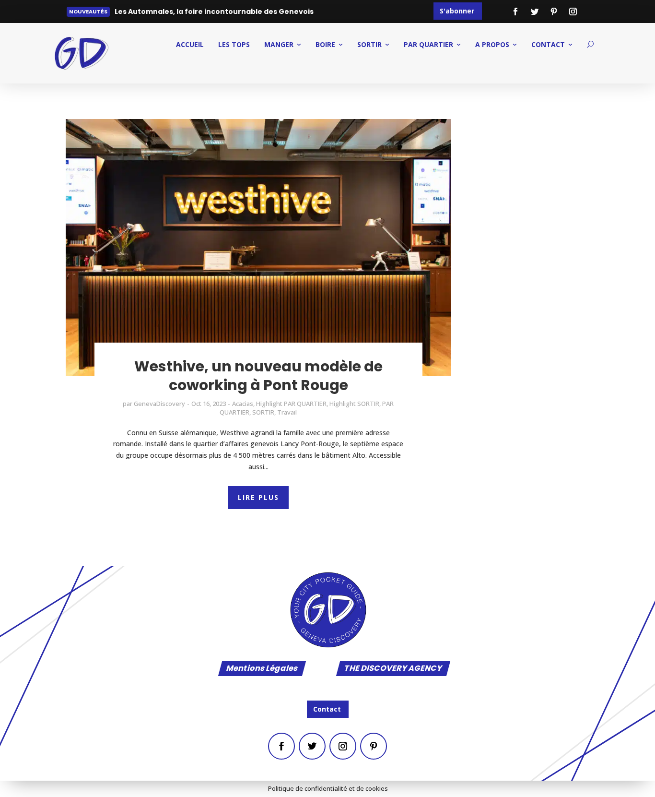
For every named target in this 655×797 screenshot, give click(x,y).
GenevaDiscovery (159, 403)
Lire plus (136, 13)
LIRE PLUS (258, 497)
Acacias (242, 403)
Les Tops (234, 44)
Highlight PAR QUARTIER (291, 403)
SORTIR (369, 44)
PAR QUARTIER (428, 44)
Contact (327, 709)
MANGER (278, 44)
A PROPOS (492, 44)
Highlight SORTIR (354, 403)
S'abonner (457, 10)
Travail (287, 412)
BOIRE (325, 44)
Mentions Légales (262, 669)
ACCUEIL (190, 44)
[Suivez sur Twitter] (534, 11)
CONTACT (548, 44)
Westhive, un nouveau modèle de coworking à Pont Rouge (258, 375)
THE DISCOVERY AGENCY (393, 669)
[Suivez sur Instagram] (573, 11)
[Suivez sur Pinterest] (553, 11)
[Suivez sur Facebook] (515, 11)
